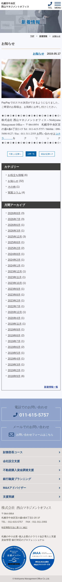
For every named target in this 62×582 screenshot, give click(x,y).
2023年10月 (15, 283)
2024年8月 (14, 254)
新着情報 (43, 36)
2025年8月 (14, 242)
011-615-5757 (15, 521)
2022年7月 (14, 306)
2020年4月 (14, 318)
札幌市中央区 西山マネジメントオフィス (15, 5)
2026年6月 (14, 225)
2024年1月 (14, 265)
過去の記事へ (46, 154)
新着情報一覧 (51, 387)
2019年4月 (14, 358)
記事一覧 (31, 154)
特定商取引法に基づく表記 (14, 527)
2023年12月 (15, 271)
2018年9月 (14, 376)
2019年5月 (14, 353)
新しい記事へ (15, 154)
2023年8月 (14, 294)
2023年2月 (14, 300)
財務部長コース (13, 452)
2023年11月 (15, 277)
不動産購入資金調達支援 (18, 470)
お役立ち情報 (16, 175)
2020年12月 (15, 312)
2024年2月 (14, 259)
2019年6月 (14, 347)
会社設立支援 (11, 461)
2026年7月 (14, 219)
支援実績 (8, 496)
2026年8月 (14, 213)
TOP (32, 36)
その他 (12, 186)
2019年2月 (14, 370)
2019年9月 (14, 329)
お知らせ (56, 36)
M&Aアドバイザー (14, 487)
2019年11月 (15, 323)
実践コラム (14, 192)
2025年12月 (15, 236)
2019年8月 (14, 335)
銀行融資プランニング (17, 479)
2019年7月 (14, 341)
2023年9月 (14, 289)
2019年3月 (14, 364)
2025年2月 (14, 248)
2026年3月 (14, 230)
